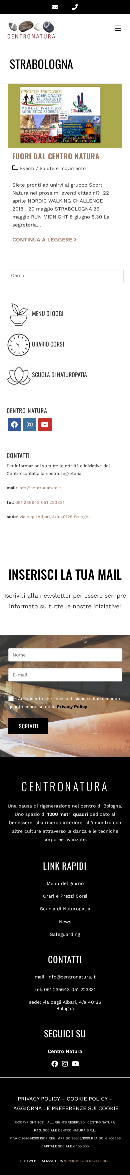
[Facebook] (14, 424)
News (65, 921)
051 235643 (27, 502)
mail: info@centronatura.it (65, 976)
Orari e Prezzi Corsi (65, 896)
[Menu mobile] (119, 28)
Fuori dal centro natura (56, 156)
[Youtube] (45, 424)
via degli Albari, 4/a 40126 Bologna (55, 516)
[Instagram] (29, 424)
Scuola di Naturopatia (65, 908)
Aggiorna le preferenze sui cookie (66, 1108)
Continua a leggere (44, 239)
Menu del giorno (65, 883)
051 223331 (52, 502)
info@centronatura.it (39, 487)
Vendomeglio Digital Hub (87, 1161)
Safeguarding (65, 934)
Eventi (27, 168)
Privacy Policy (72, 706)
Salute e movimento (63, 168)
